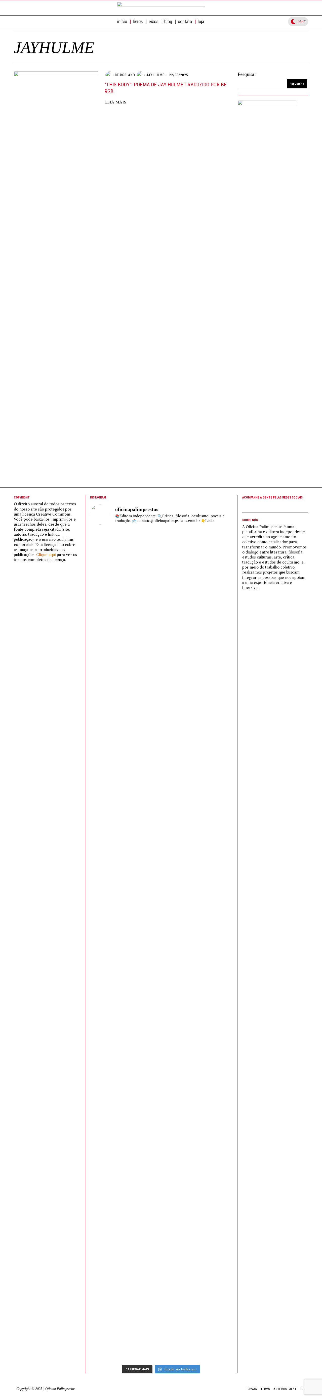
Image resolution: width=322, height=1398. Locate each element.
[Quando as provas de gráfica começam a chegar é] (161, 785)
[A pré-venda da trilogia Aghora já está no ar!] (208, 579)
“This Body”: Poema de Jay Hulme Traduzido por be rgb (165, 88)
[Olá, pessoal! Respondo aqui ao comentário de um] (161, 643)
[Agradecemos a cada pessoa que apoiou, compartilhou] (208, 798)
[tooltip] (271, 8)
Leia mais (115, 102)
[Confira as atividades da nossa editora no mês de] (113, 572)
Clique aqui (46, 554)
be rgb (121, 75)
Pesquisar (247, 74)
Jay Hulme (155, 75)
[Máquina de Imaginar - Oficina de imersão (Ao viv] (113, 1059)
